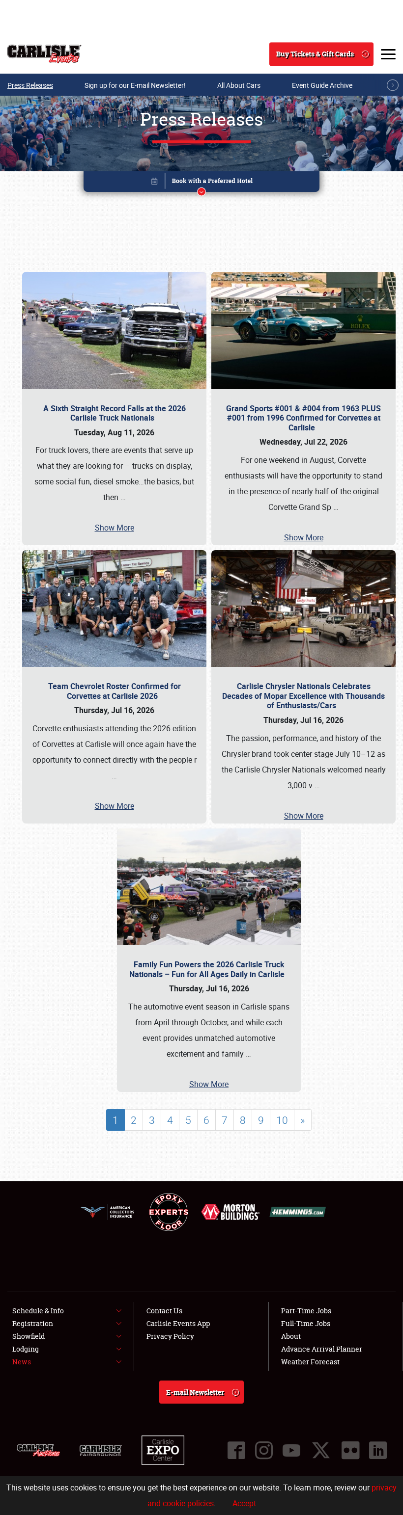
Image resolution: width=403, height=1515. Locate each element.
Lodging (25, 1349)
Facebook (236, 1450)
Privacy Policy (170, 1336)
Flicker (350, 1450)
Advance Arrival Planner (321, 1349)
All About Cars (238, 85)
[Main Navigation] (388, 54)
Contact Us (164, 1310)
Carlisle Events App (178, 1323)
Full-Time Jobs (305, 1323)
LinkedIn (378, 1450)
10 (282, 1120)
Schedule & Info (38, 1310)
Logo (44, 54)
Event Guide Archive (322, 85)
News (21, 1361)
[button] (201, 183)
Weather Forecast (310, 1361)
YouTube (291, 1450)
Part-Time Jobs (306, 1310)
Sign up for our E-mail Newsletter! (135, 85)
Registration (32, 1323)
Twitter (321, 1450)
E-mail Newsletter (195, 1392)
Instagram (264, 1450)
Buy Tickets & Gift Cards (315, 53)
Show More (114, 527)
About (291, 1336)
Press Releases (30, 85)
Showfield (28, 1336)
